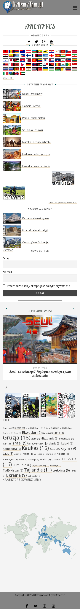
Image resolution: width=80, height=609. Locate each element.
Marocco (39, 454)
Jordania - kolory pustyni (36, 154)
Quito (56, 459)
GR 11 (58, 432)
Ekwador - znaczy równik (36, 166)
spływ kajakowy (40, 465)
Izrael (20, 443)
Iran (7, 443)
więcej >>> (8, 78)
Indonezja (66, 438)
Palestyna (10, 459)
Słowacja (55, 465)
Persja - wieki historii (33, 118)
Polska (45, 459)
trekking (61, 470)
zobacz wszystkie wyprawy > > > (63, 202)
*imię (6, 258)
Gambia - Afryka (31, 106)
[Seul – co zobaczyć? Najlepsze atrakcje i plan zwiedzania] (40, 339)
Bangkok (8, 428)
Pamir (22, 459)
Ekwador (31, 432)
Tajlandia (38, 470)
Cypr (61, 428)
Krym (68, 448)
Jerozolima (36, 443)
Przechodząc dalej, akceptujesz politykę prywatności (38, 286)
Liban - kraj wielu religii (35, 230)
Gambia (47, 433)
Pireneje (33, 459)
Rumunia (21, 465)
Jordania (52, 443)
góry (35, 438)
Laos (8, 454)
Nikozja (63, 453)
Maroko (51, 454)
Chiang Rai (50, 428)
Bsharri (38, 428)
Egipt (17, 433)
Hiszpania (49, 438)
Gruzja (17, 437)
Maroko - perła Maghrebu (36, 142)
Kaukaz (35, 447)
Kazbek (54, 449)
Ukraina (16, 475)
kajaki (67, 443)
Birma (20, 428)
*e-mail (7, 272)
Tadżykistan (13, 470)
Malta (28, 453)
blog (29, 428)
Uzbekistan (34, 476)
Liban (18, 454)
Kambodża (12, 449)
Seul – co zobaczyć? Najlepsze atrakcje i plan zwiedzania (40, 374)
